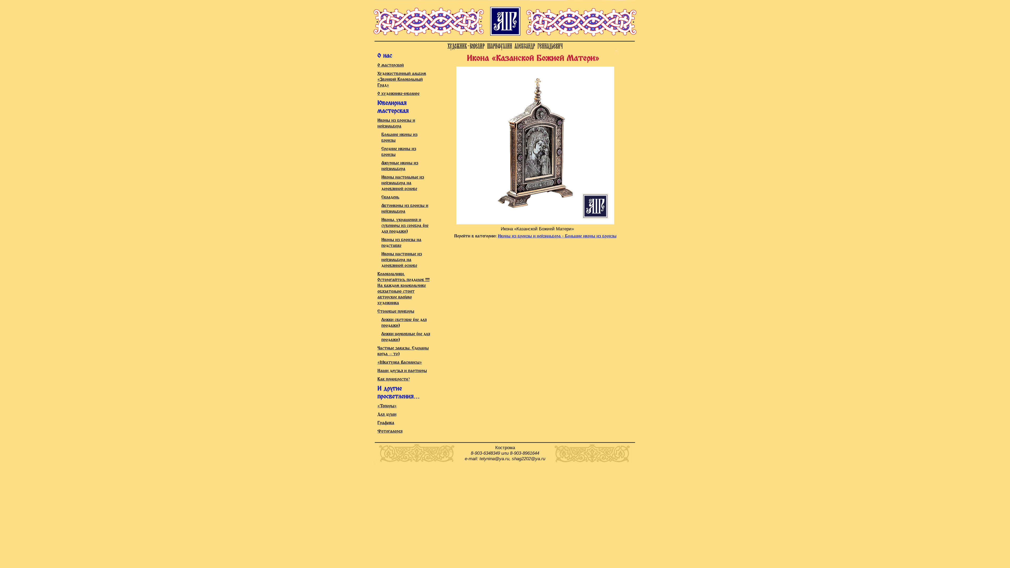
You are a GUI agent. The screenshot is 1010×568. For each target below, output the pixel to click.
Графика (385, 423)
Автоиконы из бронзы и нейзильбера (404, 208)
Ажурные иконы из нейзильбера (399, 166)
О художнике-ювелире (398, 94)
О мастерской (390, 65)
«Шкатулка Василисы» (399, 362)
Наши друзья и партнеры (402, 371)
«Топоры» (387, 406)
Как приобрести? (393, 379)
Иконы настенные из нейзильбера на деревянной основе (401, 259)
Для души (386, 414)
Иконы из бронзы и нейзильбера (396, 123)
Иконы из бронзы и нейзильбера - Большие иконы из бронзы (557, 236)
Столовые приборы (395, 311)
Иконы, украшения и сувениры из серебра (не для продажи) (404, 225)
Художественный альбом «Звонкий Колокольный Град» (401, 79)
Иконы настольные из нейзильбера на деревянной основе (402, 183)
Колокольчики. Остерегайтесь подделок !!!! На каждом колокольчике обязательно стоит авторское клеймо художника (403, 288)
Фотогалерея (389, 431)
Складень (390, 197)
